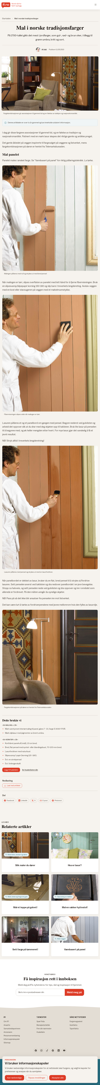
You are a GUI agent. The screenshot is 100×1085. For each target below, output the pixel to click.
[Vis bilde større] (50, 83)
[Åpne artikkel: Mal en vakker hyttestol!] (74, 887)
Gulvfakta (73, 1025)
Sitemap (7, 1043)
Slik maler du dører (25, 865)
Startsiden (6, 18)
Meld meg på (74, 992)
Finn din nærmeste (44, 1029)
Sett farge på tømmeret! (25, 949)
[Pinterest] (52, 1050)
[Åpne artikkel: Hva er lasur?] (74, 845)
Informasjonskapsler (12, 1039)
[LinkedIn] (58, 1050)
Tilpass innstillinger (36, 1078)
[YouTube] (64, 1050)
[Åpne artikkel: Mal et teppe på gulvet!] (25, 887)
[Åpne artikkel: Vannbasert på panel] (74, 929)
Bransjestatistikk (43, 1025)
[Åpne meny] (96, 5)
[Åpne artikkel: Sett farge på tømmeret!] (25, 929)
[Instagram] (41, 1050)
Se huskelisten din (30, 770)
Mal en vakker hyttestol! (74, 907)
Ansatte (7, 1025)
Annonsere (8, 1032)
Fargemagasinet (76, 1021)
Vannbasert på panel (74, 949)
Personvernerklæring (12, 1036)
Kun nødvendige (14, 1078)
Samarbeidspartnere (12, 1029)
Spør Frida (41, 1021)
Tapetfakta (74, 1029)
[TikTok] (47, 1050)
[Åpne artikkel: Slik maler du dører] (25, 845)
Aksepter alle (58, 1078)
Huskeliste (41, 1032)
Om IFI (6, 1021)
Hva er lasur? (75, 865)
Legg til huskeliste (11, 770)
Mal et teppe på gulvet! (25, 907)
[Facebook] (35, 1050)
